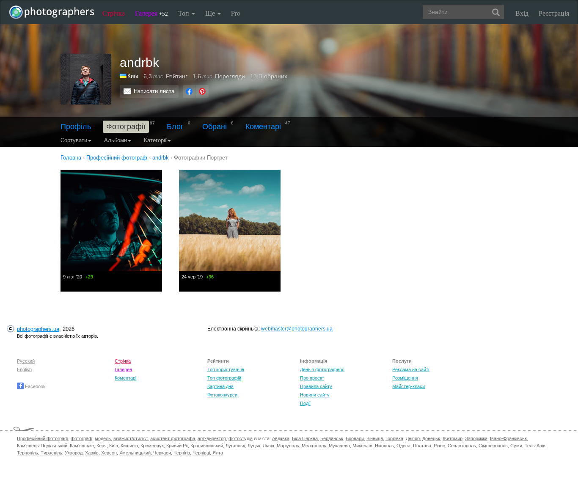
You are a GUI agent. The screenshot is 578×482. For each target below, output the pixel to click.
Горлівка (394, 438)
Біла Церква (305, 438)
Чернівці (201, 452)
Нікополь (384, 445)
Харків (92, 452)
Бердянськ (331, 438)
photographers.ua (38, 329)
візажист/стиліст (130, 438)
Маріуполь (288, 445)
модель (103, 438)
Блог (175, 126)
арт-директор (212, 438)
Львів (268, 445)
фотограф (81, 438)
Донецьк (431, 438)
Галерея (151, 12)
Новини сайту (315, 394)
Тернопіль (27, 452)
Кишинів (129, 445)
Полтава (422, 445)
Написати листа (154, 91)
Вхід (521, 12)
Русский (26, 361)
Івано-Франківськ (508, 438)
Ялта (217, 452)
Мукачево (339, 445)
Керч (101, 445)
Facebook (35, 386)
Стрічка (113, 12)
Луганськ (235, 445)
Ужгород (74, 452)
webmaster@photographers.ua (297, 329)
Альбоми (115, 140)
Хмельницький (135, 452)
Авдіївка (280, 438)
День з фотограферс (322, 369)
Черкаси (162, 452)
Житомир (452, 438)
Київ (132, 76)
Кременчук (152, 445)
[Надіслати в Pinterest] (202, 91)
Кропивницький (206, 445)
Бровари (355, 438)
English (24, 369)
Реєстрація (554, 12)
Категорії (155, 140)
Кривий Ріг (177, 445)
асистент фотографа (172, 438)
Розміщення (405, 377)
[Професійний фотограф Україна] (123, 76)
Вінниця (374, 438)
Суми (516, 445)
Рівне (439, 445)
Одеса (403, 445)
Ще (211, 12)
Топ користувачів (225, 369)
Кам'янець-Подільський (42, 445)
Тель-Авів (535, 445)
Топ (184, 12)
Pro (235, 12)
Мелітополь (314, 445)
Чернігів (181, 452)
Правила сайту (316, 386)
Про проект (312, 377)
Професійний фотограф (42, 438)
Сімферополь (493, 445)
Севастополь (462, 445)
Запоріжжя (476, 438)
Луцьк (254, 445)
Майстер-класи (408, 386)
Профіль (76, 126)
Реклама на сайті (410, 369)
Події (305, 403)
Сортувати (74, 140)
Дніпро (413, 438)
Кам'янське (82, 445)
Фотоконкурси (222, 394)
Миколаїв (362, 445)
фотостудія (240, 438)
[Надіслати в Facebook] (189, 91)
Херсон (109, 452)
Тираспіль (51, 452)
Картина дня (220, 386)
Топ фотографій (224, 377)
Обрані (214, 126)
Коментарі (263, 126)
